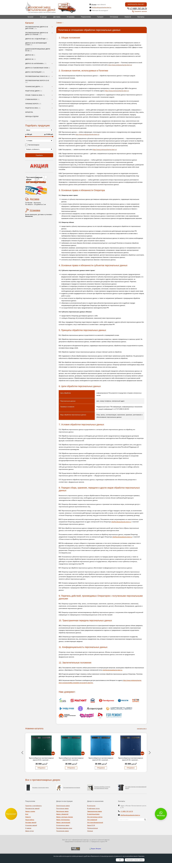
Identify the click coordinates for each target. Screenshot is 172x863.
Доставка (56, 17)
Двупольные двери (62, 811)
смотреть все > (142, 728)
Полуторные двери (62, 808)
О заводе (43, 17)
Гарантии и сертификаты (33, 805)
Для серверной (92, 819)
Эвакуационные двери (94, 811)
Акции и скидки (30, 811)
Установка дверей (31, 825)
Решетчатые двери (33, 91)
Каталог (30, 17)
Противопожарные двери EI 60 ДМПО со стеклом (36, 33)
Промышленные (92, 828)
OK (120, 860)
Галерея (100, 17)
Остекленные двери (62, 825)
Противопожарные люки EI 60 (37, 76)
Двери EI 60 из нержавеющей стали (36, 44)
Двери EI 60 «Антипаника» (35, 63)
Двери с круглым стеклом (64, 817)
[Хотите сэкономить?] (39, 166)
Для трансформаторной (95, 822)
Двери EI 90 (30, 55)
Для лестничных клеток (94, 817)
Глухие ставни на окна (35, 95)
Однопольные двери (63, 805)
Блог (26, 814)
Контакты (140, 17)
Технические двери (34, 86)
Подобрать (39, 155)
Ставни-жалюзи (32, 99)
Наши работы (29, 819)
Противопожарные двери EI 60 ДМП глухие (36, 27)
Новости (128, 17)
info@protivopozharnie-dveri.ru (101, 7)
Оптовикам (114, 17)
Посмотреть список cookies (134, 860)
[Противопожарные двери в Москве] (40, 6)
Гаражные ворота (33, 103)
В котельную (91, 805)
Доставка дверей (30, 822)
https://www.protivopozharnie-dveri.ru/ (120, 65)
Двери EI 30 (30, 59)
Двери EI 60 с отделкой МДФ (36, 39)
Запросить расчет (136, 4)
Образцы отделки (31, 116)
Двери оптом (29, 831)
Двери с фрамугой (62, 814)
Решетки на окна (32, 108)
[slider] (25, 136)
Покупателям (86, 17)
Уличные (90, 831)
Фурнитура (29, 112)
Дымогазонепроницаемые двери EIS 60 (37, 49)
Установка (70, 17)
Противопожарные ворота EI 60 (37, 81)
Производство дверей (32, 808)
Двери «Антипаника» (63, 819)
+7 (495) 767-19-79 (138, 8)
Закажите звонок (140, 11)
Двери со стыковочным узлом (37, 68)
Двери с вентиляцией (35, 72)
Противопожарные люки (64, 828)
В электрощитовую (93, 814)
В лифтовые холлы (93, 808)
